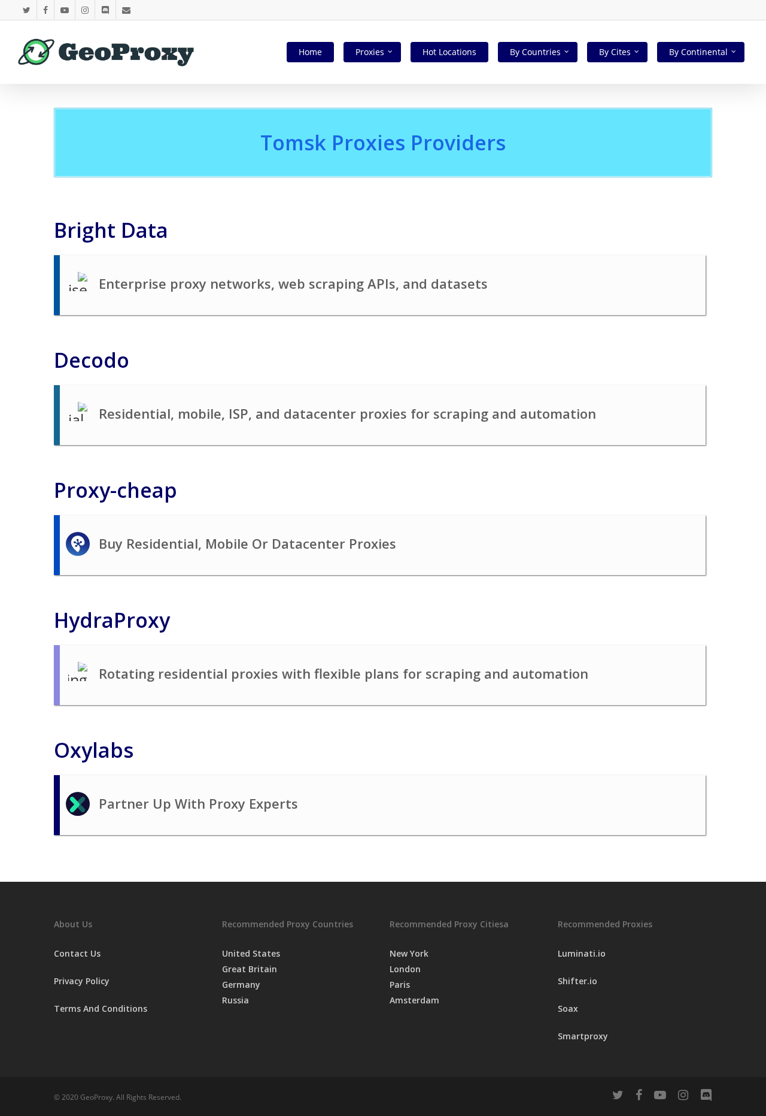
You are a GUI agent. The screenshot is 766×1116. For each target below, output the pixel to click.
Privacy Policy (82, 981)
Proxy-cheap (115, 490)
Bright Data (111, 230)
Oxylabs (93, 750)
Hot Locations (449, 52)
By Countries (535, 52)
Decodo (91, 360)
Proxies (369, 52)
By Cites (615, 52)
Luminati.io (582, 953)
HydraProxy (112, 620)
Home (310, 52)
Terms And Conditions (100, 1008)
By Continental (698, 52)
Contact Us (77, 953)
